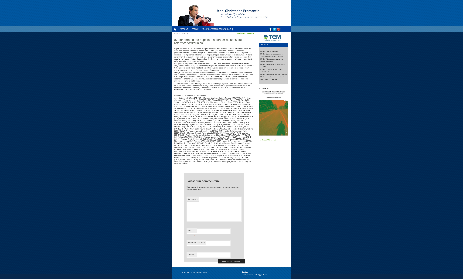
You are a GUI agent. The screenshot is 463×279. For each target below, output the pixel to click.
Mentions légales (201, 272)
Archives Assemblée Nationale (216, 29)
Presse (195, 29)
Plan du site (191, 272)
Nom (191, 231)
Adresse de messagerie (196, 243)
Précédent (241, 33)
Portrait (184, 29)
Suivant (250, 33)
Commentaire (192, 199)
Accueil (183, 272)
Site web (191, 254)
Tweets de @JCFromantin (268, 140)
